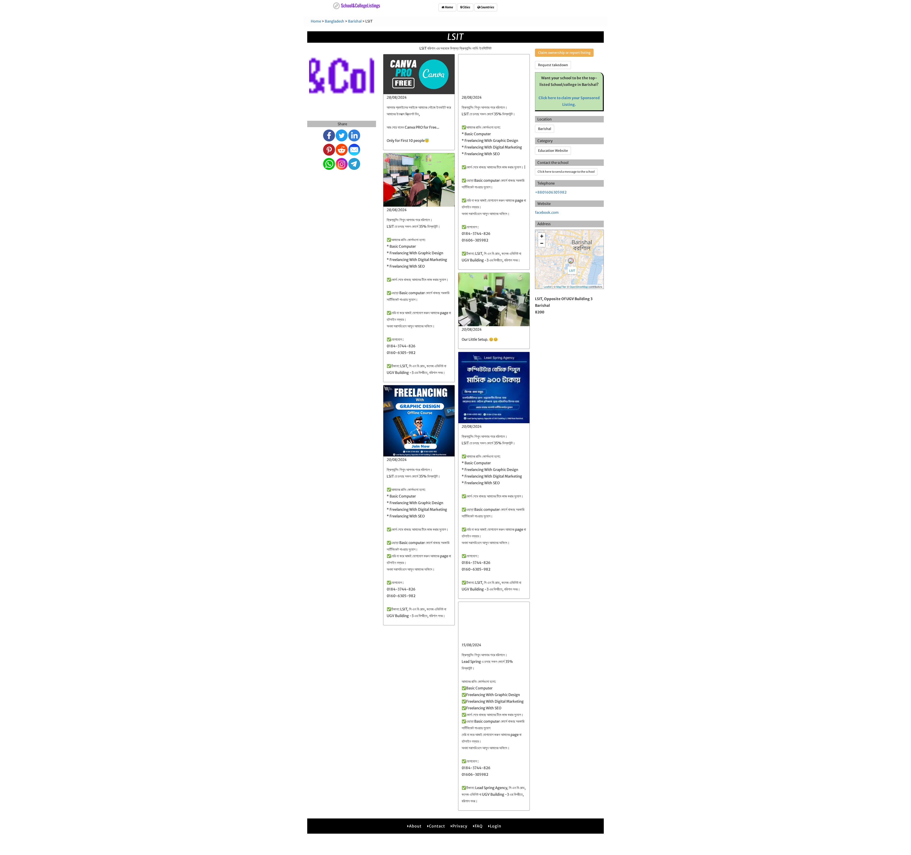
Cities (466, 7)
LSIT (572, 270)
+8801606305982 (551, 192)
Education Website (553, 151)
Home (448, 7)
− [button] (541, 243)
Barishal (355, 21)
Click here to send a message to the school (566, 171)
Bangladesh (334, 21)
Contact (437, 826)
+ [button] (541, 236)
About (415, 826)
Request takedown (553, 65)
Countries (487, 7)
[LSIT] (571, 261)
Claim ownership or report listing (564, 53)
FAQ (479, 826)
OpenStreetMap (579, 286)
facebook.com (547, 212)
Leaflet (548, 286)
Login (495, 826)
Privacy (459, 826)
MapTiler (561, 286)
